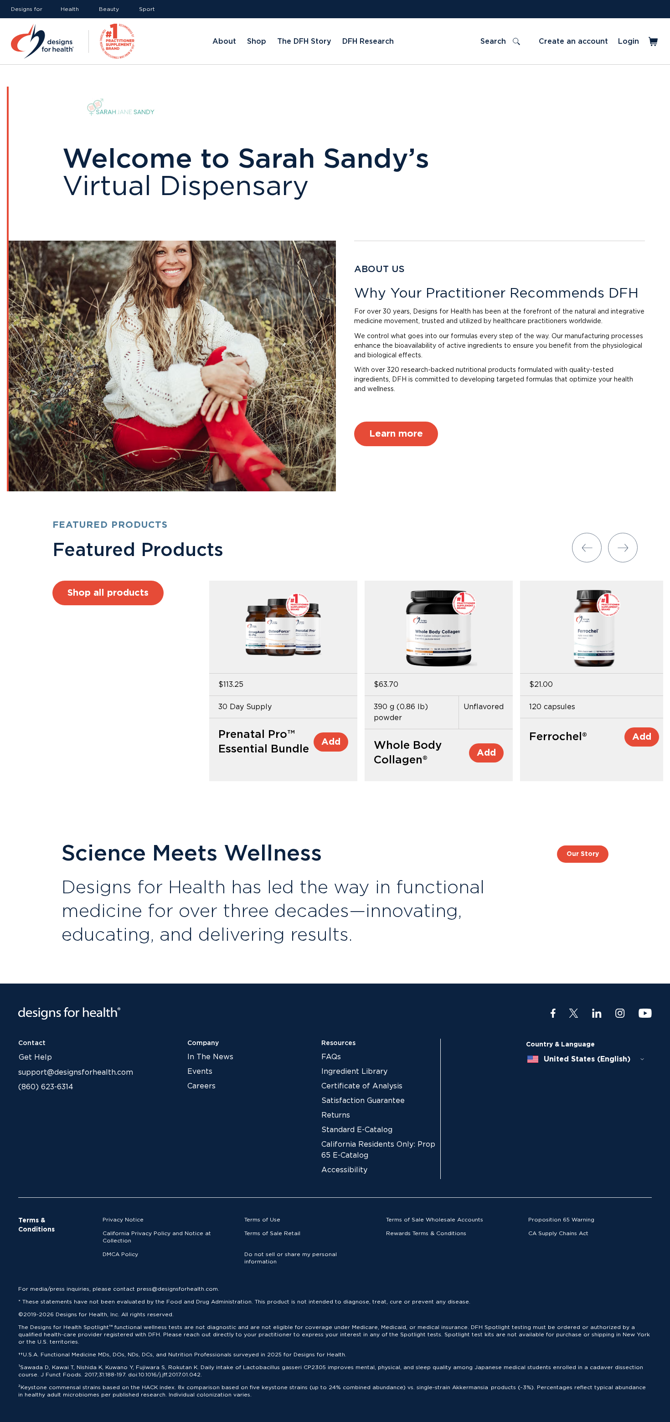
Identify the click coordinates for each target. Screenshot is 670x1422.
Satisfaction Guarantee (363, 1100)
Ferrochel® (558, 737)
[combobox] (586, 1059)
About (224, 41)
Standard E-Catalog (356, 1129)
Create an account (573, 41)
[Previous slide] (587, 547)
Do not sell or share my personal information (290, 1258)
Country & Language (560, 1044)
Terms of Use (262, 1219)
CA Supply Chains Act (558, 1233)
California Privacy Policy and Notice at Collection (157, 1237)
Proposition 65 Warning (561, 1219)
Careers (201, 1086)
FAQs (331, 1057)
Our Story (583, 854)
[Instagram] (620, 1013)
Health (70, 9)
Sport (147, 9)
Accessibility (344, 1170)
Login (628, 41)
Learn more (396, 433)
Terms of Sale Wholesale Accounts (434, 1219)
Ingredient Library (354, 1071)
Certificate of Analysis (361, 1086)
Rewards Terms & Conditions (426, 1233)
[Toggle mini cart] (654, 41)
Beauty (109, 9)
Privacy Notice (123, 1219)
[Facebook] (553, 1013)
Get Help (35, 1057)
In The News (210, 1057)
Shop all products (108, 593)
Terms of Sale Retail (272, 1233)
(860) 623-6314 (45, 1087)
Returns (335, 1115)
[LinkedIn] (597, 1013)
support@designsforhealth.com (75, 1072)
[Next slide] (623, 547)
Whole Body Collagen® (408, 753)
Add (330, 742)
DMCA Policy (120, 1254)
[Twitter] (573, 1013)
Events (199, 1071)
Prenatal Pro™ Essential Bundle (263, 742)
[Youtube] (645, 1013)
